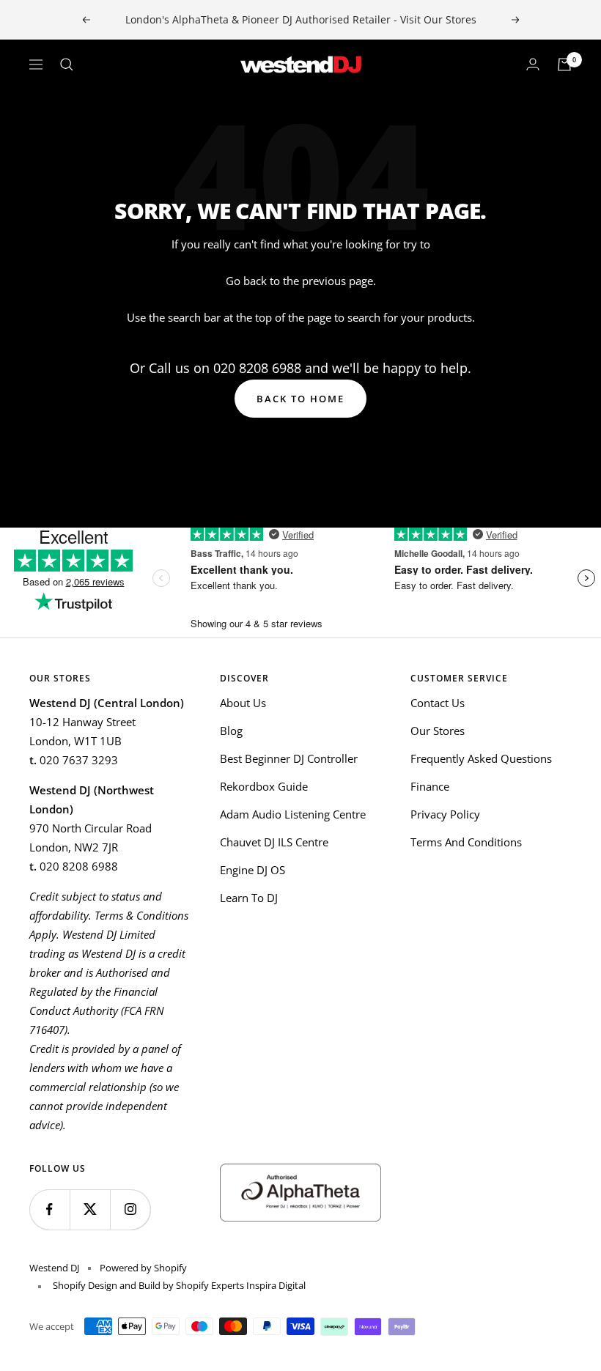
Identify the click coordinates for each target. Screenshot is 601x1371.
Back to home (300, 398)
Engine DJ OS (252, 869)
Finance (429, 786)
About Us (243, 702)
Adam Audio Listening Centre (293, 814)
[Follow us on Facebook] (49, 1209)
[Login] (532, 64)
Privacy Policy (445, 814)
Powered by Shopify (143, 1267)
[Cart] (564, 64)
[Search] (66, 64)
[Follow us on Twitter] (90, 1209)
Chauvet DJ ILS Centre (274, 842)
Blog (231, 730)
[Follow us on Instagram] (130, 1209)
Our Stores (437, 730)
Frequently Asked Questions (481, 758)
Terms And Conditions (466, 842)
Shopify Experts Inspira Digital (240, 1285)
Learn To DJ (249, 897)
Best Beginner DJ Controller (289, 758)
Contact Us (437, 702)
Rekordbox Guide (264, 786)
